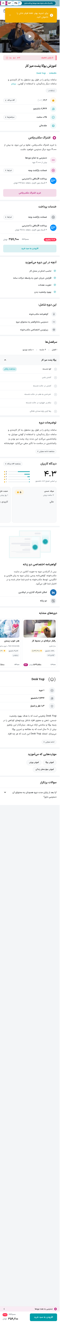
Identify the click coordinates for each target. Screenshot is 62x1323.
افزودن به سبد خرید (29, 248)
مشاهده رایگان (9, 369)
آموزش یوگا (49, 762)
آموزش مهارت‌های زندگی (44, 769)
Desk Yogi (38, 679)
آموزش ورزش (34, 762)
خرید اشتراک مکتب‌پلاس (30, 193)
